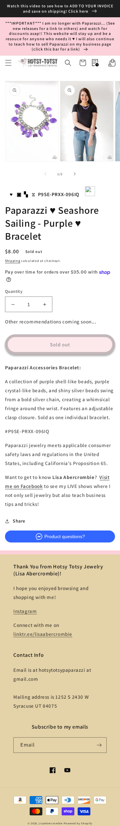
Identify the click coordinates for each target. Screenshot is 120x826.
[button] (8, 63)
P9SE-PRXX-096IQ (58, 194)
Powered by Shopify (78, 823)
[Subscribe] (99, 745)
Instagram (25, 611)
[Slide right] (74, 174)
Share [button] (19, 521)
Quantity (13, 291)
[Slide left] (45, 174)
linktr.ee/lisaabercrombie (42, 634)
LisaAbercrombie (51, 823)
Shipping (12, 261)
